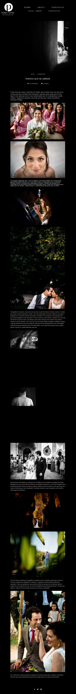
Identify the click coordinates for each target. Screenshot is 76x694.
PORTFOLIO (58, 7)
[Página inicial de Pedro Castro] (7, 9)
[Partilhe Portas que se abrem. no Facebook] (34, 689)
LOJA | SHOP (35, 11)
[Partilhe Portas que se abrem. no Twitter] (37, 689)
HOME (27, 7)
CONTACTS (54, 11)
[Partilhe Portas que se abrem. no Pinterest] (41, 689)
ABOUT (41, 7)
